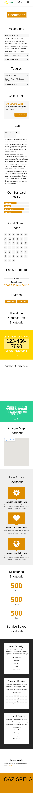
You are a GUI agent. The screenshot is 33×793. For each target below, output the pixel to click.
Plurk (13, 252)
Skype (26, 252)
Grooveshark (21, 243)
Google (9, 243)
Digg (9, 239)
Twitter (17, 256)
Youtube (13, 260)
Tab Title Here (8, 132)
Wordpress (26, 256)
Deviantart (5, 239)
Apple (13, 234)
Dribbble (13, 239)
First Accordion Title (11, 35)
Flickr (26, 239)
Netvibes (21, 247)
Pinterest (9, 252)
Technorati (9, 256)
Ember (17, 239)
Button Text (10, 301)
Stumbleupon (5, 256)
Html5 (26, 243)
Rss (21, 252)
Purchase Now (20, 114)
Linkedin (9, 247)
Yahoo (5, 260)
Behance (17, 234)
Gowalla (17, 243)
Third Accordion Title (12, 59)
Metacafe (13, 247)
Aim (9, 234)
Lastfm (5, 247)
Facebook (21, 239)
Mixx (17, 247)
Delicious (26, 234)
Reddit (17, 252)
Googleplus (13, 243)
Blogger (21, 234)
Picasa (5, 252)
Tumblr (13, 256)
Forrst (5, 243)
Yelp (9, 260)
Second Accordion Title (13, 56)
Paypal (26, 247)
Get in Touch (22, 301)
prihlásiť (10, 765)
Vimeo (21, 256)
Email (5, 234)
